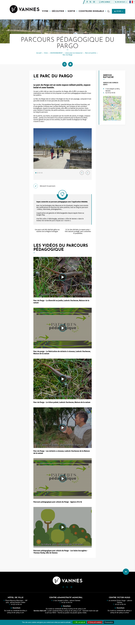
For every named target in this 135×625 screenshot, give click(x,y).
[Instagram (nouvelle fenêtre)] (94, 2)
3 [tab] (39, 172)
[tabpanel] (62, 154)
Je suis (118, 11)
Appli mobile (105, 2)
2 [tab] (37, 172)
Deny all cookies (95, 622)
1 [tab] (35, 172)
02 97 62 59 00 (110, 93)
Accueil (39, 53)
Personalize (109, 622)
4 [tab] (41, 172)
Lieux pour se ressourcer (74, 53)
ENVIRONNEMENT (56, 53)
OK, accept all (80, 622)
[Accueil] (24, 9)
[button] (87, 2)
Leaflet (109, 120)
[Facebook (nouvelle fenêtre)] (87, 2)
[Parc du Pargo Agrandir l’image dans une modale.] (62, 148)
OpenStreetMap (114, 120)
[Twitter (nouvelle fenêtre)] (90, 2)
